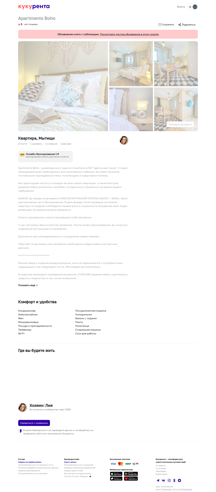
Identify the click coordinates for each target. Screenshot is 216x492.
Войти (181, 6)
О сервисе (160, 465)
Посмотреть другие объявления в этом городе (129, 34)
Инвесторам (161, 474)
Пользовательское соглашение (32, 473)
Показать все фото (180, 124)
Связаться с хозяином (34, 423)
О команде (161, 468)
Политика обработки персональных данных (38, 467)
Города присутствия (73, 470)
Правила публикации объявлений (79, 467)
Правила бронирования (29, 470)
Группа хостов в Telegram (76, 476)
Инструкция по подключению (77, 473)
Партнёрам (161, 471)
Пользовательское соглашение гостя (35, 465)
